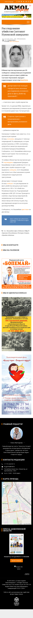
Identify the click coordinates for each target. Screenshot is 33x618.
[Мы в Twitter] (19, 1)
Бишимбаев (10, 231)
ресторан (21, 233)
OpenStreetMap (27, 524)
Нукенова (5, 233)
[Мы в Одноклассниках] (28, 1)
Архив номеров (16, 560)
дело (16, 231)
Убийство (11, 235)
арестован (25, 209)
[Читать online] (16, 544)
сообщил (10, 183)
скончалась (10, 139)
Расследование (13, 233)
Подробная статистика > (27, 574)
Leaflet (20, 524)
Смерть (27, 233)
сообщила (12, 170)
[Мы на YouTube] (30, 1)
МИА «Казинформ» (14, 41)
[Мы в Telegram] (26, 1)
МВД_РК (27, 231)
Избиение (21, 231)
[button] (16, 501)
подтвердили (8, 162)
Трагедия (4, 235)
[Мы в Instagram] (21, 1)
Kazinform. (24, 80)
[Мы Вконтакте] (24, 1)
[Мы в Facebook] (17, 1)
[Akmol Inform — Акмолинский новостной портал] (16, 9)
